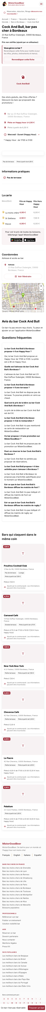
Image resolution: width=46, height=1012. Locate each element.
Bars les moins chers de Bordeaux (16, 888)
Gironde (5, 22)
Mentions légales (9, 943)
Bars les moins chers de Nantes (15, 898)
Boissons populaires (10, 908)
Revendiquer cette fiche (23, 59)
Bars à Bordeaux (18, 22)
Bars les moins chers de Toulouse (16, 891)
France (14, 19)
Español (37, 855)
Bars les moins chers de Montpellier (17, 895)
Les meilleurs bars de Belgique (15, 956)
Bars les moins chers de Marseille (16, 905)
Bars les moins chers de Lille (14, 881)
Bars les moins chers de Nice (14, 901)
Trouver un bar (36, 1007)
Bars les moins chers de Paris (14, 884)
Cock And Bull (33, 22)
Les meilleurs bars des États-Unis (16, 986)
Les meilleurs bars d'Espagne (14, 972)
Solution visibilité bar (11, 924)
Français (6, 855)
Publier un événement (11, 920)
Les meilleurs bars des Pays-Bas (16, 979)
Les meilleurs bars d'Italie (13, 976)
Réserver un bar (9, 933)
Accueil (5, 19)
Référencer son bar (10, 917)
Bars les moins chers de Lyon (14, 871)
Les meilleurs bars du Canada (14, 962)
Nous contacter (8, 940)
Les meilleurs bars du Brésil (14, 959)
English (17, 855)
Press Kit (6, 946)
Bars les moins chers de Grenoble (16, 868)
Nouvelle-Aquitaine (27, 19)
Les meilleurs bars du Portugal (15, 982)
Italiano (27, 855)
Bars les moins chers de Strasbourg (17, 878)
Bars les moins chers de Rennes (15, 874)
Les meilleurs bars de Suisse (14, 966)
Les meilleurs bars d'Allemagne (15, 969)
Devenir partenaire (10, 936)
